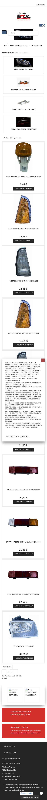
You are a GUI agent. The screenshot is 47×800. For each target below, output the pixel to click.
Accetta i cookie (26, 793)
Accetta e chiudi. (17, 436)
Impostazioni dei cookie (30, 797)
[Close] (43, 360)
